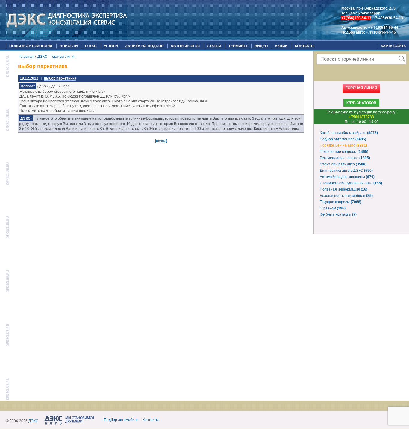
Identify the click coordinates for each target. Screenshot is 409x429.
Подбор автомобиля (30, 46)
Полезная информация (343, 189)
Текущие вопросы (340, 202)
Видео (261, 46)
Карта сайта (393, 46)
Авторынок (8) (185, 46)
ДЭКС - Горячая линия (56, 56)
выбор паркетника (60, 78)
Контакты (305, 46)
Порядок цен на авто (343, 145)
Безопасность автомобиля (346, 196)
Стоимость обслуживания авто (351, 183)
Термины (237, 46)
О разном (333, 208)
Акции (281, 46)
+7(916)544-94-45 (381, 32)
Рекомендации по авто (345, 158)
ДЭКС (33, 421)
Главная (26, 56)
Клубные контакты (338, 214)
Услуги (111, 46)
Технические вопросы (344, 152)
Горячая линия (361, 88)
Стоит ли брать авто (343, 164)
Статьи (214, 46)
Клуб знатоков (361, 103)
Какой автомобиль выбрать (349, 133)
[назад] (161, 141)
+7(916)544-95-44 (383, 27)
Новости (69, 46)
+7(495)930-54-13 (388, 18)
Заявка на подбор (144, 46)
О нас (91, 46)
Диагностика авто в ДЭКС (346, 170)
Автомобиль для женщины (347, 177)
